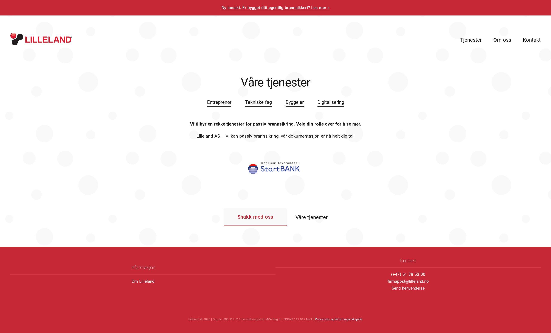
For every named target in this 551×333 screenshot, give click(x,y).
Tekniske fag (258, 102)
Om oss (502, 40)
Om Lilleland (143, 281)
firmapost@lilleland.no (408, 281)
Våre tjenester (312, 217)
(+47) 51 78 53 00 (408, 274)
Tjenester (471, 40)
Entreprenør (219, 102)
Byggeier (295, 102)
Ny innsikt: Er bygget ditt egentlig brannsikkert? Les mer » (275, 7)
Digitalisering (330, 102)
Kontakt (532, 40)
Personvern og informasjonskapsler (339, 319)
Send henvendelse (408, 288)
